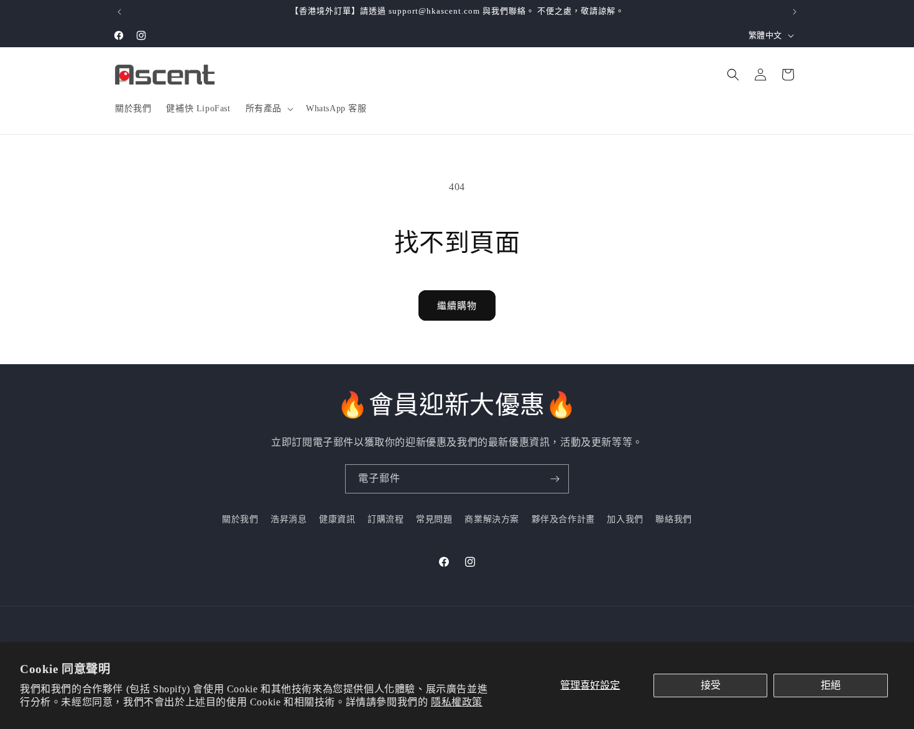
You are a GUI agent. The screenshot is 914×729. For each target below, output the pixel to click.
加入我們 (625, 519)
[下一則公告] (794, 12)
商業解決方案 (491, 519)
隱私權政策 (456, 702)
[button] (268, 109)
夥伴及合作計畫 (563, 519)
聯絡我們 (673, 519)
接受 (711, 685)
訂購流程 (385, 519)
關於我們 (240, 519)
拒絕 (831, 685)
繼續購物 (457, 306)
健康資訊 (337, 519)
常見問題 (434, 519)
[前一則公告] (119, 12)
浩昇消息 (288, 519)
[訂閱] (554, 478)
